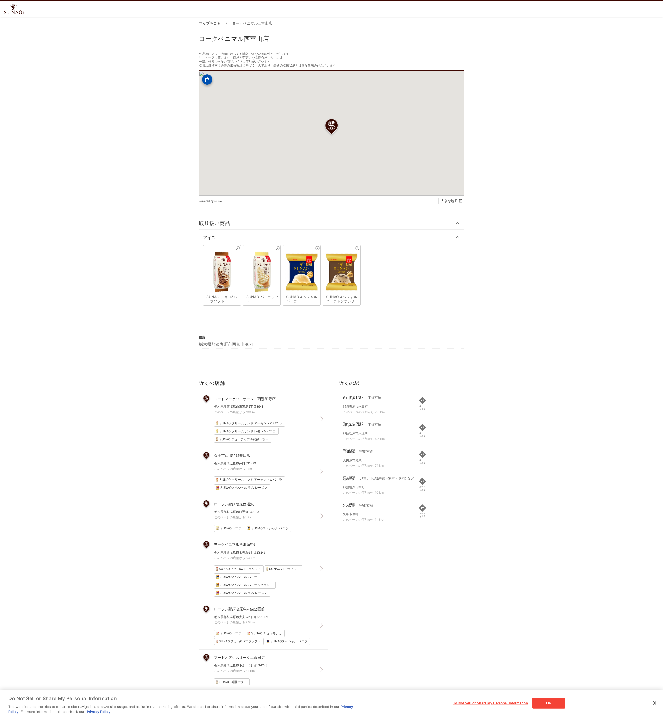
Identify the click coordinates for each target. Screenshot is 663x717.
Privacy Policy (99, 711)
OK (548, 703)
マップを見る (210, 23)
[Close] (654, 703)
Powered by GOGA (210, 201)
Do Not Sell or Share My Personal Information (490, 703)
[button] (331, 223)
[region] (331, 703)
